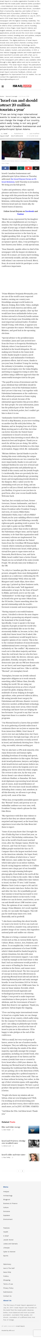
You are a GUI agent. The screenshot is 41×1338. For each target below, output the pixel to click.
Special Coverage (11, 96)
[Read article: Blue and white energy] (33, 1130)
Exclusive (6, 1211)
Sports (5, 1256)
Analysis (6, 1191)
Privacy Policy (8, 1288)
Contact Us (7, 1296)
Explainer (6, 1215)
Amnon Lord (7, 1146)
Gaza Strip (7, 1272)
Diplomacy (7, 1264)
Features (6, 1228)
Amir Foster (7, 1130)
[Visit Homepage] (22, 86)
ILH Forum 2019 (24, 96)
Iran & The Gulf (9, 1268)
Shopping (6, 1280)
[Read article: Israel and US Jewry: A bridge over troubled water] (33, 1144)
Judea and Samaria (10, 1244)
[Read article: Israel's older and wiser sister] (33, 1157)
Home (2, 96)
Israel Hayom (20, 1326)
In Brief (6, 1236)
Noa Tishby (6, 1157)
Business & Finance (10, 1203)
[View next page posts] (22, 1171)
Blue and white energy (11, 1127)
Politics (6, 1276)
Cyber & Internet (9, 1252)
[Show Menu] (3, 86)
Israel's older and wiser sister (13, 1155)
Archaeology (7, 1195)
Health (5, 1232)
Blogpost (6, 1199)
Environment (7, 1219)
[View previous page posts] (18, 1171)
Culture (6, 1207)
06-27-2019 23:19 (17, 136)
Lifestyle (6, 1248)
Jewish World (8, 1240)
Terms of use (8, 1284)
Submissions (7, 1292)
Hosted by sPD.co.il (8, 1330)
